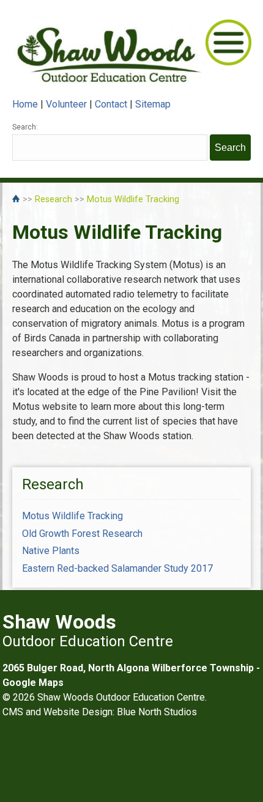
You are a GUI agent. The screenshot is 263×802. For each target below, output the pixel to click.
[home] (17, 199)
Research (53, 199)
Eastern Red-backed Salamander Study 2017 (117, 568)
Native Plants (51, 550)
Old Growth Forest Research (82, 533)
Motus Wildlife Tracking (133, 199)
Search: (25, 127)
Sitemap (153, 104)
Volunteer (66, 104)
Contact (111, 104)
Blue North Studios (157, 712)
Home (25, 104)
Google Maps (33, 682)
